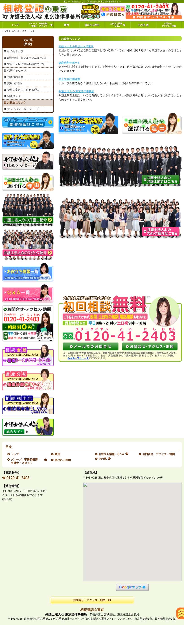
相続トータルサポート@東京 (76, 46)
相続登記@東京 (92, 609)
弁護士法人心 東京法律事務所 (76, 91)
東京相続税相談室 (69, 79)
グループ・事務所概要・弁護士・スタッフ (25, 461)
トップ (15, 25)
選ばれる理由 (63, 460)
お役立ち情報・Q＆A (111, 454)
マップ (130, 587)
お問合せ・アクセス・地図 (159, 454)
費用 (57, 454)
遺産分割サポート (69, 62)
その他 (14, 31)
